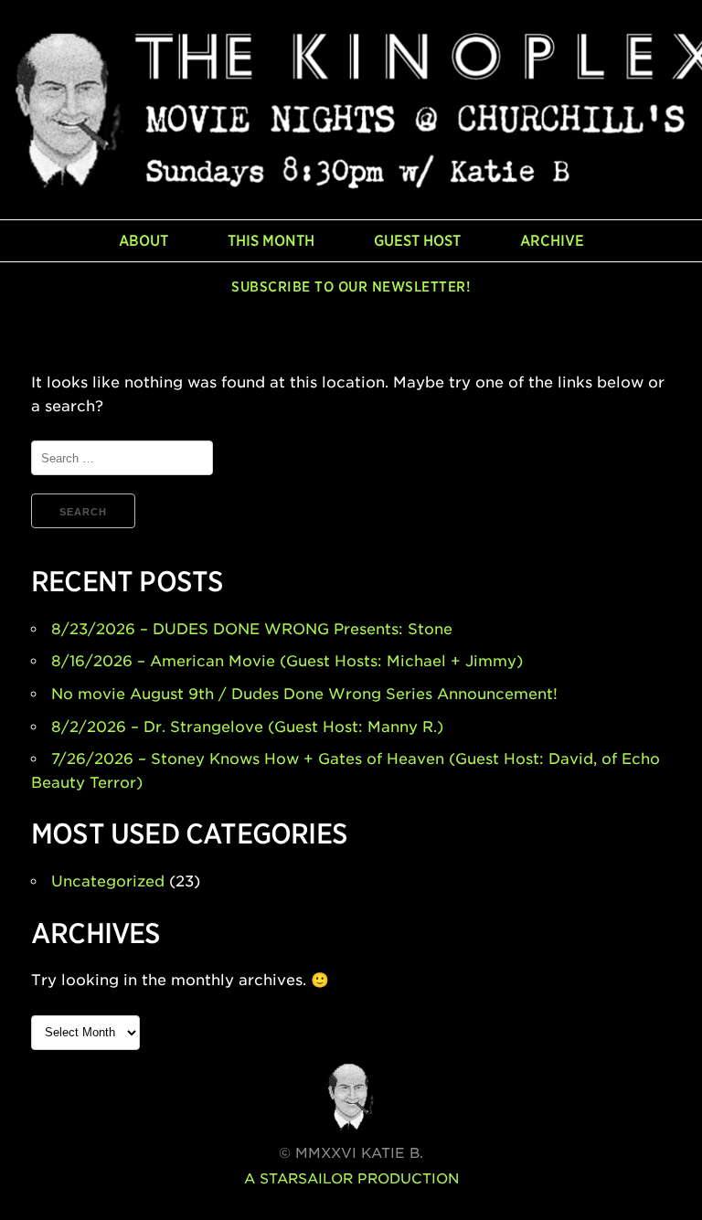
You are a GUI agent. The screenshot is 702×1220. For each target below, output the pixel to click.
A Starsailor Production (351, 1179)
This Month (271, 240)
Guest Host (417, 240)
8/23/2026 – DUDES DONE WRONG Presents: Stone (251, 629)
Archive (552, 240)
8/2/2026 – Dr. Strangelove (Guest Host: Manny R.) (247, 727)
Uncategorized (108, 881)
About (143, 240)
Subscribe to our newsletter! (351, 287)
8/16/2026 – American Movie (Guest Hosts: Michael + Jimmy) (287, 661)
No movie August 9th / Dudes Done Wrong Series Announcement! (304, 694)
